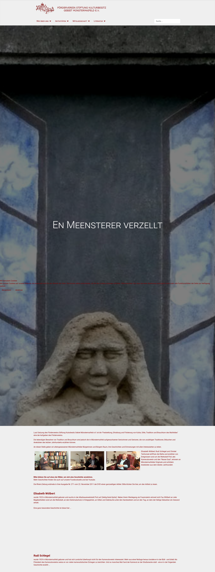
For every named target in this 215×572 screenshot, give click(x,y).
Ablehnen (19, 290)
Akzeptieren (6, 290)
